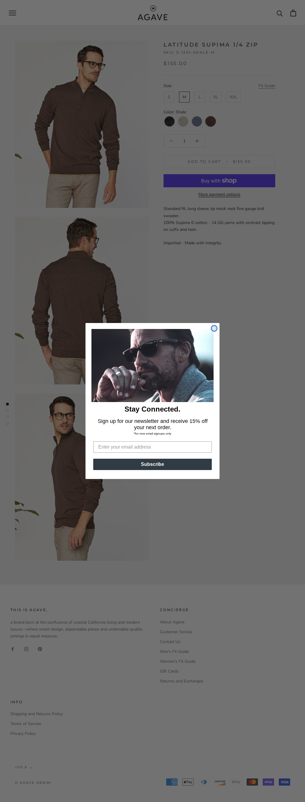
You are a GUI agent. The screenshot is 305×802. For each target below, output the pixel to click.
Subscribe (152, 464)
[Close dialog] (214, 328)
